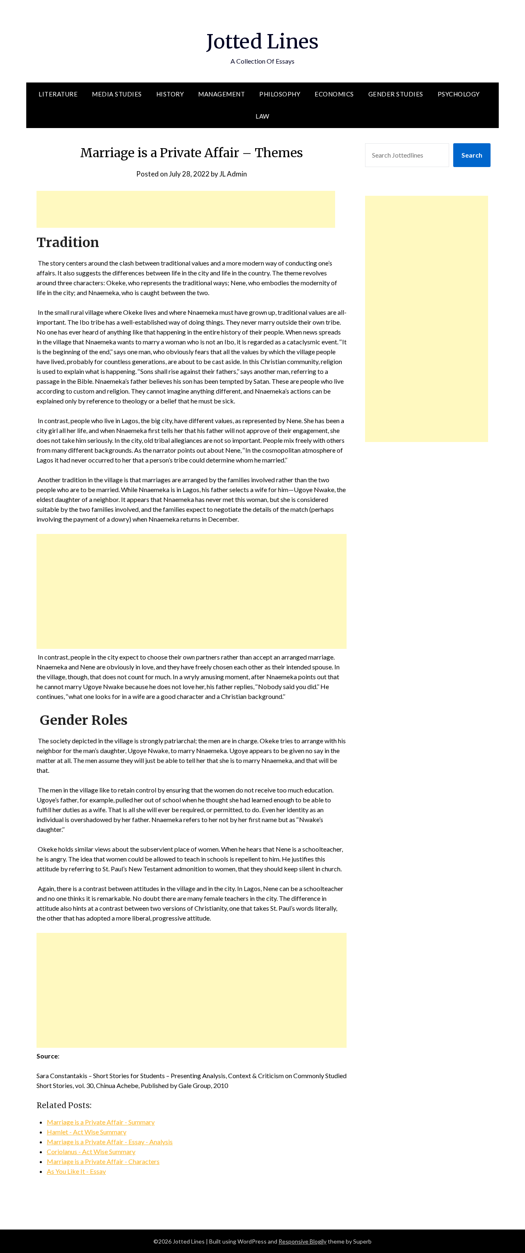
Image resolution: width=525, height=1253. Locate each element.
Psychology (459, 94)
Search (471, 155)
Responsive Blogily (302, 1241)
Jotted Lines (262, 41)
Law (262, 116)
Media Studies (117, 94)
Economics (334, 94)
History (170, 94)
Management (221, 94)
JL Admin (233, 174)
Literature (58, 94)
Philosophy (279, 94)
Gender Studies (395, 94)
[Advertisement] (186, 209)
